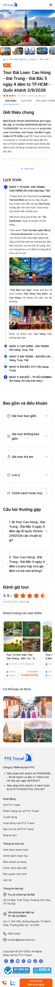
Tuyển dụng (10, 817)
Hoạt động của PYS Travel (18, 823)
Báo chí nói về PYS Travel (18, 829)
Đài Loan (44, 59)
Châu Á (32, 59)
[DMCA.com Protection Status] (42, 970)
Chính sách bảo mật (14, 867)
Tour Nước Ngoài (17, 59)
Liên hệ (7, 880)
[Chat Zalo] (13, 983)
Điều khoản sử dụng (14, 861)
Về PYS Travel (11, 804)
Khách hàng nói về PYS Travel (21, 810)
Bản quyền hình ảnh (15, 873)
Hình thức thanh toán (15, 849)
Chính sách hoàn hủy (15, 855)
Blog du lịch (10, 835)
